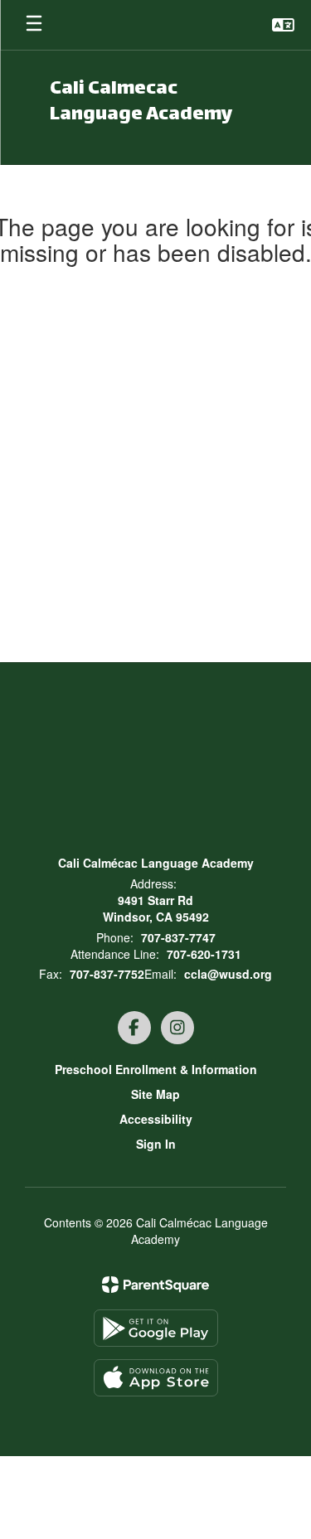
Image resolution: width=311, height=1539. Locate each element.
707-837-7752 (107, 974)
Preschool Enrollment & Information (156, 1069)
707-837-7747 (178, 937)
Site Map (155, 1094)
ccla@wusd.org (228, 974)
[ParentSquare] (155, 1284)
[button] (283, 25)
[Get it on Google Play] (156, 1328)
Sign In (156, 1143)
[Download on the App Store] (156, 1377)
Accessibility (155, 1119)
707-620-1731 (204, 954)
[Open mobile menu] (34, 25)
